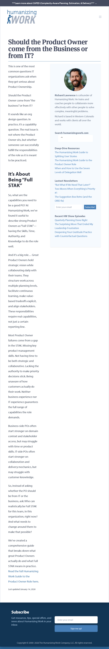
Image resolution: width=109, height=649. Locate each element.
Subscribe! (90, 207)
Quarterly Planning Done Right (71, 220)
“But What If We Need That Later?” (72, 184)
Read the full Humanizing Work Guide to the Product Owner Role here (23, 576)
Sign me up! (76, 628)
